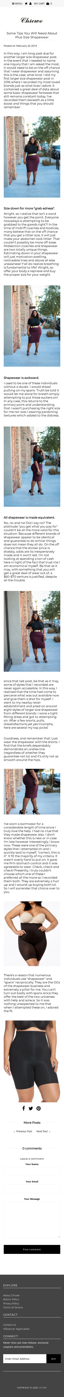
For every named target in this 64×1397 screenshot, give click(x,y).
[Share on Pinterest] (38, 1109)
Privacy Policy (11, 1303)
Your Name (32, 1164)
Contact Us (9, 1324)
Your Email (32, 1181)
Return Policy (11, 1299)
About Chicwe (11, 1295)
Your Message (32, 1198)
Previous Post (24, 1131)
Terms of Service (13, 1307)
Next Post (42, 1131)
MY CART (43, 3)
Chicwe (42, 1387)
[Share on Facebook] (23, 1109)
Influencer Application (16, 1329)
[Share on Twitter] (30, 1109)
